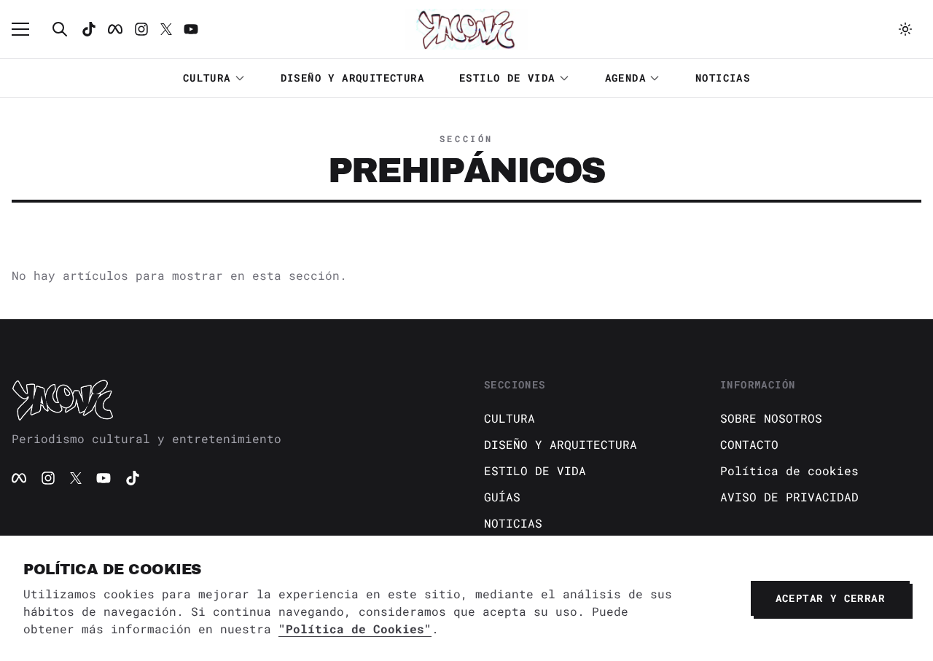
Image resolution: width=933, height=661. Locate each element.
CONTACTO (749, 444)
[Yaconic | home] (230, 399)
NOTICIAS (722, 78)
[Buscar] (60, 29)
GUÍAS (502, 496)
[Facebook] (115, 29)
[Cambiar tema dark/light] (905, 29)
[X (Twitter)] (76, 478)
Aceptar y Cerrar (830, 598)
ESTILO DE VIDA (507, 78)
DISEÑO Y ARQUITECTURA (352, 78)
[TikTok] (89, 29)
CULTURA (207, 78)
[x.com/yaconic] (166, 29)
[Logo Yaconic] (466, 29)
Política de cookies (789, 470)
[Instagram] (141, 29)
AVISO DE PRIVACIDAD (789, 496)
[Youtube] (191, 29)
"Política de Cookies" (355, 628)
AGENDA (625, 78)
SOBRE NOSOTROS (771, 418)
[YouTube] (103, 478)
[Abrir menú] (28, 29)
